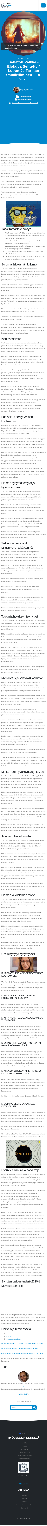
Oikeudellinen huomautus (24, 1455)
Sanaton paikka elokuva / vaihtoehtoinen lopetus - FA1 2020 (20, 1348)
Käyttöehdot (24, 1449)
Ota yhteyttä (24, 1508)
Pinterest (24, 1446)
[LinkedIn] (23, 1386)
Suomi (23, 1433)
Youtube (24, 1443)
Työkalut (24, 1501)
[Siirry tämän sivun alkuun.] (23, 1415)
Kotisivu (20, 58)
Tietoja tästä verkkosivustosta (24, 1505)
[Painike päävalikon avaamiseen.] (43, 5)
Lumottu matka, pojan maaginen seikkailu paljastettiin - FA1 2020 (22, 1353)
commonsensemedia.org (13, 1339)
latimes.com (9, 1334)
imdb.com (9, 1336)
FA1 (28, 58)
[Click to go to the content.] (23, 148)
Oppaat (24, 1498)
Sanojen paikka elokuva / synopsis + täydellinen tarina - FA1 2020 (22, 1343)
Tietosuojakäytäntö (24, 1452)
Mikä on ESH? (23, 1394)
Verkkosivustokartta (24, 1458)
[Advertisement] (23, 120)
